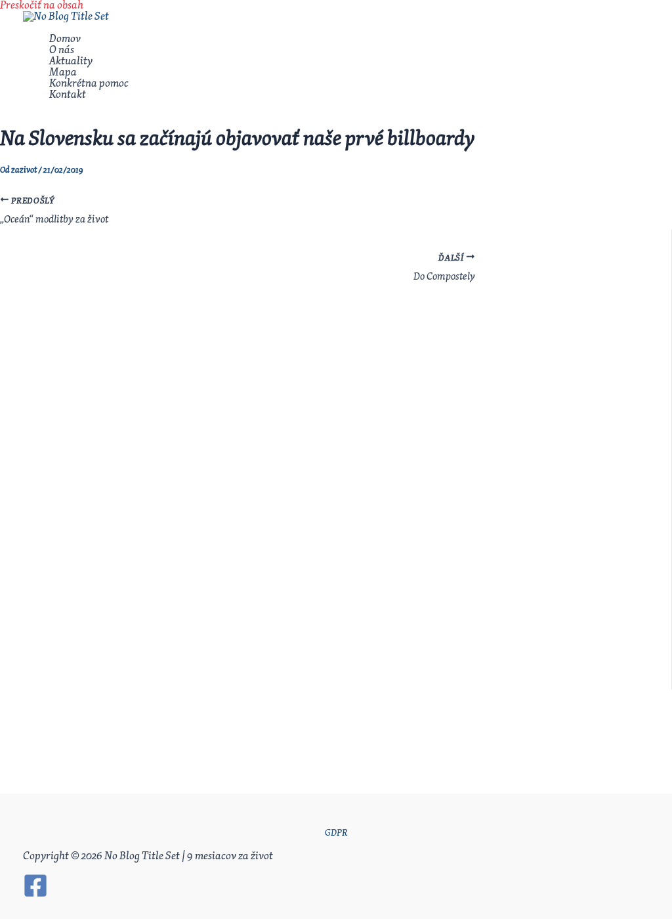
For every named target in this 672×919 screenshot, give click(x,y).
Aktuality (71, 61)
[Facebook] (35, 895)
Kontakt (67, 94)
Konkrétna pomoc (89, 83)
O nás (61, 50)
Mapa (63, 72)
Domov (65, 39)
